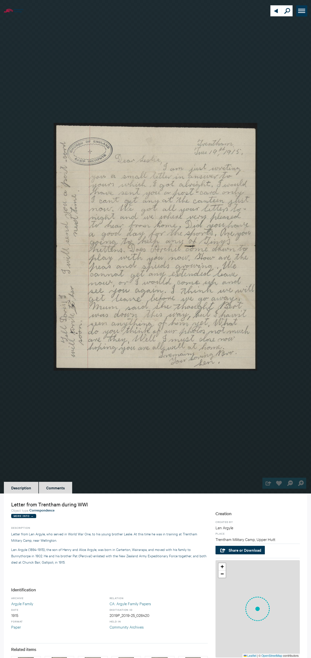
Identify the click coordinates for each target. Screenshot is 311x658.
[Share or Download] (267, 483)
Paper (16, 626)
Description (21, 487)
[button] (257, 609)
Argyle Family (22, 603)
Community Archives (127, 626)
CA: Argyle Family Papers (130, 603)
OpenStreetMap (271, 655)
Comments (55, 487)
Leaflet (251, 655)
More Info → (24, 516)
